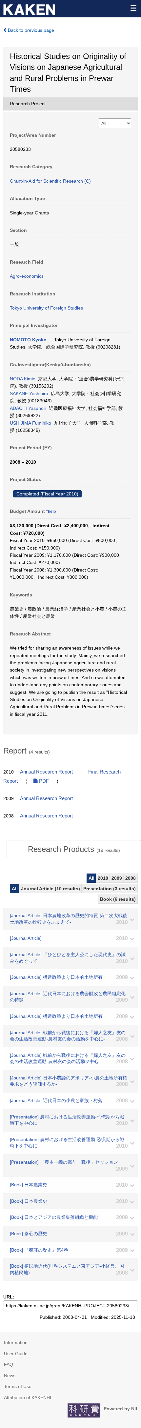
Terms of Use (17, 1386)
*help (51, 511)
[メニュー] (133, 7)
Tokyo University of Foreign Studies (46, 308)
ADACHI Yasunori (28, 408)
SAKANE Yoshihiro (29, 393)
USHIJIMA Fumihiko (30, 423)
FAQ (8, 1364)
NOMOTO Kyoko (28, 339)
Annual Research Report (46, 771)
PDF (43, 781)
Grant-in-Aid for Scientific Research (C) (50, 181)
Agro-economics (27, 276)
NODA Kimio (22, 378)
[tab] (74, 849)
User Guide (16, 1353)
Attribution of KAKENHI (27, 1397)
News (9, 1375)
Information (16, 1342)
